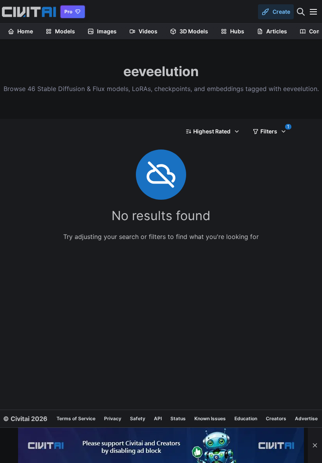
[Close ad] (315, 445)
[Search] (300, 11)
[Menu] (313, 11)
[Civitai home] (29, 12)
